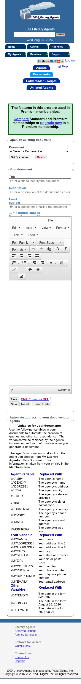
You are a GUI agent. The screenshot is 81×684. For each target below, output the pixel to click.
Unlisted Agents (41, 87)
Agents (34, 46)
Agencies (57, 46)
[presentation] (52, 220)
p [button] (12, 390)
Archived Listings (25, 630)
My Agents (14, 54)
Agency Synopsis (26, 634)
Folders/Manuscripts (41, 81)
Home (11, 46)
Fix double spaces (26, 212)
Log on (70, 60)
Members (35, 54)
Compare (21, 119)
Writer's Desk (23, 646)
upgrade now (51, 123)
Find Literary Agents (40, 29)
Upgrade (20, 661)
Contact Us (22, 657)
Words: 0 (63, 390)
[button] (23, 242)
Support (56, 54)
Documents (41, 74)
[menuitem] (52, 220)
